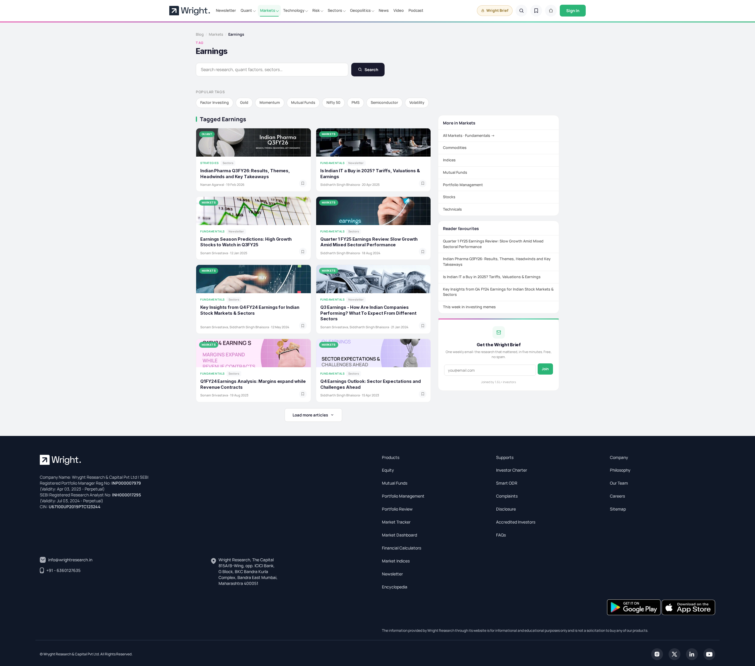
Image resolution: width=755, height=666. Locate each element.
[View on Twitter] (674, 653)
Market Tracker (396, 522)
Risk (316, 10)
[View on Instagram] (657, 653)
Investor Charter (511, 470)
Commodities (455, 147)
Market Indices (396, 561)
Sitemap (618, 509)
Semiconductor (384, 102)
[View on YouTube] (709, 653)
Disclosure (506, 509)
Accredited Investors (515, 522)
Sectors (335, 10)
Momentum (270, 102)
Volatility (416, 102)
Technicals (452, 209)
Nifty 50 (333, 102)
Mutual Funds (303, 102)
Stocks (449, 196)
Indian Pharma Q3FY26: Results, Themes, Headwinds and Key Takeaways (497, 261)
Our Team (619, 483)
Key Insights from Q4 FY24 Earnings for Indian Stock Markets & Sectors (498, 292)
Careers (617, 496)
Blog (200, 34)
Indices (449, 160)
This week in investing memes (469, 306)
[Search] (521, 11)
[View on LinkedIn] (692, 653)
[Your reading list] (536, 11)
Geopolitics (360, 10)
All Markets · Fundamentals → (469, 135)
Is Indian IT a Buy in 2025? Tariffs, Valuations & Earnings (492, 276)
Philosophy (620, 470)
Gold (244, 102)
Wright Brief (497, 10)
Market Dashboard (399, 535)
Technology (293, 10)
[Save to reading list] (303, 183)
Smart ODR (506, 483)
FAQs (501, 535)
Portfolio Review (397, 509)
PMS (356, 102)
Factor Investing (214, 102)
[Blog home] (551, 11)
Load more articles (310, 415)
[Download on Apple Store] (688, 606)
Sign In (572, 10)
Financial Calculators (401, 548)
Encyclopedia (394, 587)
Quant (246, 10)
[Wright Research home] (189, 10)
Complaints (507, 496)
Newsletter (226, 10)
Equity (388, 470)
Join (545, 368)
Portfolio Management (463, 184)
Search (371, 69)
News (384, 10)
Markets (267, 10)
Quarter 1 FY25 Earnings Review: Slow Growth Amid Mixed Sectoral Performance (493, 244)
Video (398, 10)
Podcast (416, 10)
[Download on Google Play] (634, 606)
